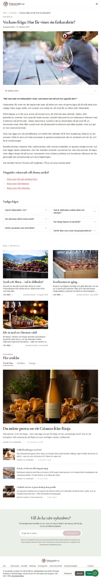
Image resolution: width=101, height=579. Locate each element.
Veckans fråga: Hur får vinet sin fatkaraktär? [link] (35, 13)
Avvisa (79, 573)
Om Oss (4, 567)
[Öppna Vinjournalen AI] (95, 573)
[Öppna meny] (97, 4)
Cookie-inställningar (90, 567)
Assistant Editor (9, 27)
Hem (4, 13)
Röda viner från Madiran (18, 183)
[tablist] (50, 364)
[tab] (8, 363)
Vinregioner (42, 566)
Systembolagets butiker (70, 567)
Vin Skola (13, 13)
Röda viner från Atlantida (18, 188)
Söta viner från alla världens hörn (22, 179)
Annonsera (15, 566)
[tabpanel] (50, 435)
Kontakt (24, 566)
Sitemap (32, 566)
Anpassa (68, 573)
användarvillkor (17, 576)
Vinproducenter (55, 566)
